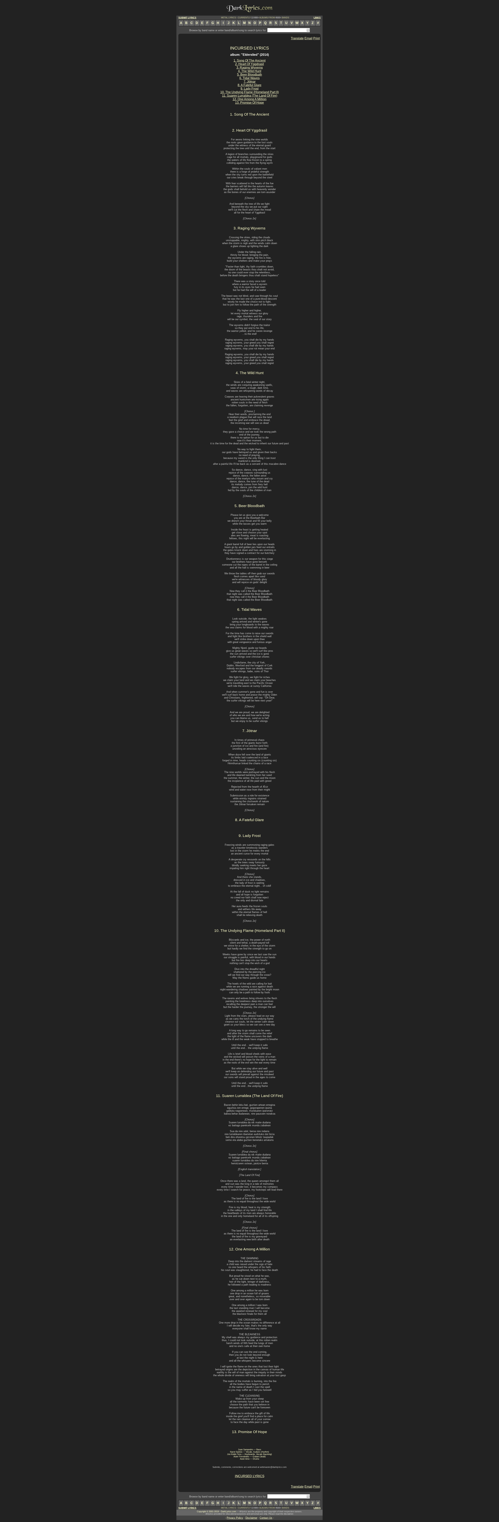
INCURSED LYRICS (249, 48)
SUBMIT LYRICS (187, 17)
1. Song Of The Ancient (249, 60)
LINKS (317, 17)
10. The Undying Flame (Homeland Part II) (249, 92)
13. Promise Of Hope (249, 102)
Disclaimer (251, 1517)
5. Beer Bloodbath (249, 74)
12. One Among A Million (249, 99)
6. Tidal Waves (249, 78)
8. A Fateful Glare (249, 85)
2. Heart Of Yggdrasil (249, 64)
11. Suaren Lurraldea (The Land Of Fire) (249, 95)
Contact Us (266, 1517)
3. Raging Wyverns (249, 67)
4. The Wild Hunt (249, 71)
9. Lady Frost (249, 88)
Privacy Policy (235, 1517)
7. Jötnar (250, 81)
